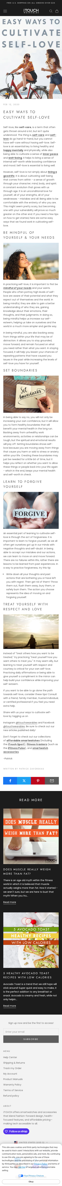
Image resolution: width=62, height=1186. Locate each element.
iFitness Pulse (16, 748)
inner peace (50, 154)
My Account (10, 1073)
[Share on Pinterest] (38, 780)
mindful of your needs (17, 288)
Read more (9, 902)
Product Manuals (13, 1079)
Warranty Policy (12, 1084)
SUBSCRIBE (30, 1039)
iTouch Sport (16, 744)
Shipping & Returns (14, 1062)
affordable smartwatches (23, 740)
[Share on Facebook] (10, 780)
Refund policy (11, 1095)
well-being (15, 157)
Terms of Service (13, 1090)
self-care (38, 135)
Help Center (10, 1057)
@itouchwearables (26, 722)
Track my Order (12, 1068)
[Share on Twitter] (24, 780)
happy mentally (13, 150)
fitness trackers (37, 744)
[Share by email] (52, 780)
